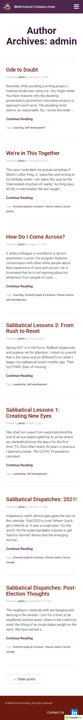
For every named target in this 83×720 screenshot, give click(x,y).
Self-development (35, 127)
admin (21, 77)
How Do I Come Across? (35, 237)
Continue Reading (19, 119)
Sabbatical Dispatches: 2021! (41, 499)
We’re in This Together (33, 153)
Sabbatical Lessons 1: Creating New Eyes (32, 413)
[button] (76, 7)
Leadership (19, 384)
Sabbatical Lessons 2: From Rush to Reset (40, 328)
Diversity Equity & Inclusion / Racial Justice (37, 206)
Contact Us (55, 713)
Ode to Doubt (22, 70)
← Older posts (24, 679)
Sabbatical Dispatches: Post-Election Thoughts (41, 591)
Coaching (18, 127)
